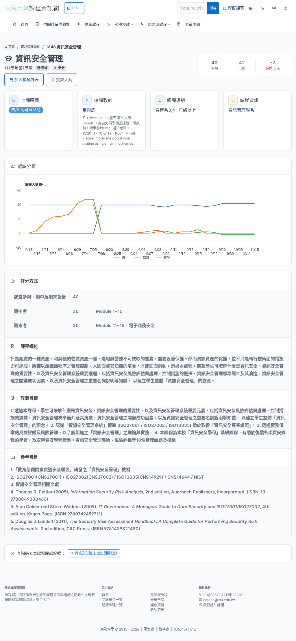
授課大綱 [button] (64, 79)
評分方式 (29, 281)
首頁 (11, 47)
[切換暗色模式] (285, 8)
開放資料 (157, 605)
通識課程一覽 (112, 605)
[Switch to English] (262, 8)
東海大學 (107, 629)
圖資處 (149, 629)
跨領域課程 (159, 595)
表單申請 (157, 600)
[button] (119, 24)
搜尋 (213, 8)
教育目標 (29, 398)
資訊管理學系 (30, 47)
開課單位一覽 (112, 600)
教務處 (164, 629)
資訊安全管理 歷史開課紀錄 (96, 553)
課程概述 (29, 346)
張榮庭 (88, 110)
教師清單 (157, 610)
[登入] (251, 8)
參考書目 (29, 457)
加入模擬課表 (26, 79)
